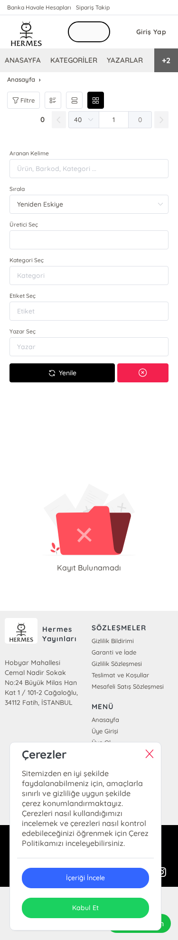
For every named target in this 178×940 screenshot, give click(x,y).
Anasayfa (105, 719)
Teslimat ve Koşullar (120, 675)
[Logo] (26, 31)
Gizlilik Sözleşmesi (117, 663)
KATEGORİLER (73, 60)
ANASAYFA (23, 60)
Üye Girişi (105, 731)
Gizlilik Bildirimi (113, 641)
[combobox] (89, 239)
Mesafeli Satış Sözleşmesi (128, 686)
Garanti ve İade (114, 652)
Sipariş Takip (93, 7)
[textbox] (89, 239)
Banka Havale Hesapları (39, 7)
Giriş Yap (151, 32)
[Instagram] (161, 872)
